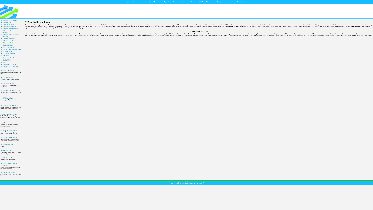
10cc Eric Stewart (242, 2)
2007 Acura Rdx (7, 77)
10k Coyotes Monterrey (223, 2)
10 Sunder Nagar (7, 45)
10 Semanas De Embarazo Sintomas (10, 31)
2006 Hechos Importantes (10, 105)
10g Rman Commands (132, 2)
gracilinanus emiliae (195, 182)
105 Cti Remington (8, 83)
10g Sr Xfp (5, 62)
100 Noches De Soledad (9, 137)
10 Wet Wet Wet (7, 51)
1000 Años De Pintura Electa (11, 91)
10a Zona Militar (204, 2)
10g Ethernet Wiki (8, 24)
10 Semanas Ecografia (9, 38)
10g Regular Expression (9, 20)
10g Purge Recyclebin (9, 26)
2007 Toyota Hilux (8, 158)
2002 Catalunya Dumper (10, 114)
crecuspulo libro (179, 182)
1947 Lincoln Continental (10, 123)
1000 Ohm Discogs (8, 70)
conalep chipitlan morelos (206, 182)
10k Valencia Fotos (187, 2)
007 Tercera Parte (7, 98)
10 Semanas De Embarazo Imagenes (10, 35)
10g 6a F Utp (6, 60)
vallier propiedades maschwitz (168, 182)
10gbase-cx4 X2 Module (10, 66)
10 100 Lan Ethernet (8, 53)
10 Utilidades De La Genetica (11, 49)
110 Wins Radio (7, 150)
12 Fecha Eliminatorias (9, 130)
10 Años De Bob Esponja (10, 58)
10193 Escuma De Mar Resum (9, 164)
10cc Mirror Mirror (151, 2)
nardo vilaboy (187, 182)
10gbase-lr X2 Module (9, 64)
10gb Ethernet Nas (169, 2)
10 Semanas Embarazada (10, 29)
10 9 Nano (5, 56)
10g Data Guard (7, 22)
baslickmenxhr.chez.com (187, 183)
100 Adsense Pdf (7, 145)
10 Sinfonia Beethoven (9, 41)
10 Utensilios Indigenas (9, 47)
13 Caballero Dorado (8, 173)
